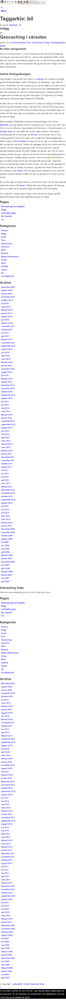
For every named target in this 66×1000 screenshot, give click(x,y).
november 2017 (8, 326)
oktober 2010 (7, 496)
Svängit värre (6, 131)
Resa (3, 263)
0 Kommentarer (18, 42)
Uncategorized (56, 42)
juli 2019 (4, 303)
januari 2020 (6, 293)
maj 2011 (5, 476)
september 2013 (8, 424)
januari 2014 (6, 417)
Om (2, 219)
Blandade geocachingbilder (13, 206)
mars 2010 (5, 519)
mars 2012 (5, 447)
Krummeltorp (20, 141)
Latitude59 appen (8, 212)
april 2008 (5, 568)
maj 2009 (5, 548)
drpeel (2, 45)
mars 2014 (5, 411)
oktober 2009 (7, 535)
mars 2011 (5, 483)
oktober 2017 (7, 329)
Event (3, 236)
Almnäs (33, 134)
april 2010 (5, 515)
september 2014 (8, 394)
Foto (29, 42)
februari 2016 (7, 362)
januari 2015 (6, 381)
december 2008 (8, 561)
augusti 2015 (6, 372)
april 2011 (5, 480)
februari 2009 (7, 555)
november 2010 (8, 492)
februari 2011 (7, 486)
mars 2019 (5, 306)
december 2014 (8, 385)
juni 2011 (5, 473)
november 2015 (8, 368)
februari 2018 (7, 322)
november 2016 (8, 342)
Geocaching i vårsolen (23, 37)
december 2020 (8, 287)
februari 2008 (7, 571)
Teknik (4, 269)
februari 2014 (7, 414)
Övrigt (46, 42)
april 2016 (5, 355)
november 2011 (8, 460)
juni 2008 (5, 564)
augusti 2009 (6, 538)
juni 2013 (5, 430)
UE (2, 272)
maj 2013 (5, 434)
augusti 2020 (6, 290)
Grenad (21, 185)
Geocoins (5, 246)
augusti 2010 (6, 502)
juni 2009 (5, 545)
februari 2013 (7, 444)
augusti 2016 (6, 349)
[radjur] (1, 32)
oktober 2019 (7, 300)
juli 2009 (4, 542)
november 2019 (8, 296)
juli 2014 (4, 401)
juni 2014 (5, 404)
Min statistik (6, 216)
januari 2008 (6, 574)
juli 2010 (4, 506)
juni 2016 (5, 352)
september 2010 (8, 499)
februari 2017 (7, 339)
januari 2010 (6, 525)
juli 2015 (4, 375)
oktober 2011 (7, 463)
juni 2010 (5, 509)
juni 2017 (5, 332)
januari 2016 (6, 365)
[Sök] (2, 7)
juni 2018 (5, 319)
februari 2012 (7, 450)
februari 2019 (7, 309)
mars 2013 (5, 440)
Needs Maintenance (10, 256)
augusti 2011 (6, 466)
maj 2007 (5, 578)
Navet (20, 170)
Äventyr (4, 230)
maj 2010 (5, 512)
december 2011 (8, 456)
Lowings (39, 78)
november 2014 (8, 388)
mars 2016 (5, 358)
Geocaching (37, 42)
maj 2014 (5, 408)
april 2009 (5, 551)
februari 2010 (7, 522)
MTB (3, 249)
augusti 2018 (6, 316)
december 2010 (8, 489)
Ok (34, 997)
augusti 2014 (6, 398)
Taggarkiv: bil (16, 18)
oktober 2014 (7, 391)
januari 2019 (6, 313)
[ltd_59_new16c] (23, 4)
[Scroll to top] (0, 987)
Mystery (4, 253)
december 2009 (8, 528)
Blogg (3, 209)
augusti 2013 (6, 427)
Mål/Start (4, 124)
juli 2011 (4, 470)
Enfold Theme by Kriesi (33, 983)
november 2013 (8, 421)
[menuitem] (33, 7)
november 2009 (8, 532)
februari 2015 (7, 378)
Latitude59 (17, 983)
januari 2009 (6, 558)
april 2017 (5, 336)
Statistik (4, 266)
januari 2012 (6, 453)
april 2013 (5, 437)
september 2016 (8, 345)
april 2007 (5, 581)
